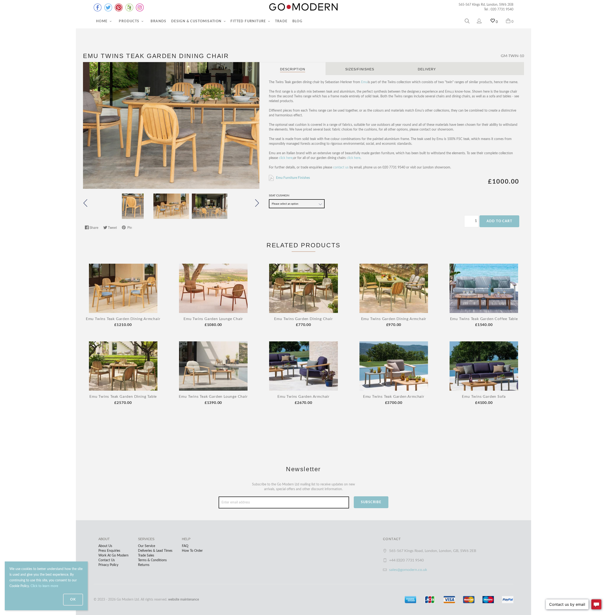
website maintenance (183, 599)
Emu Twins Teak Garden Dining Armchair (123, 319)
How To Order (192, 550)
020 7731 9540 (502, 9)
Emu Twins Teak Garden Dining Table (123, 396)
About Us (105, 546)
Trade (281, 21)
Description (292, 69)
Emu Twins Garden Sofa (484, 396)
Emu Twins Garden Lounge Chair (213, 319)
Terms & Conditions (152, 560)
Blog (297, 21)
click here (286, 158)
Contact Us (106, 560)
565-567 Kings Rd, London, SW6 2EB (486, 4)
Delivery (427, 69)
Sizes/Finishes (359, 69)
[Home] (303, 7)
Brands (158, 21)
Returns (143, 565)
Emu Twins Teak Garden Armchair (393, 396)
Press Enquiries (109, 550)
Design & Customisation (197, 21)
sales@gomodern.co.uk (408, 570)
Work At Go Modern (113, 555)
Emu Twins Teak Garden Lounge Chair (213, 396)
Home (102, 21)
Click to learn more (44, 586)
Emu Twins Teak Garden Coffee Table (484, 319)
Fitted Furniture (248, 21)
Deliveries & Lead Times (155, 550)
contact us (341, 167)
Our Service (146, 546)
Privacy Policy (108, 565)
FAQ (185, 546)
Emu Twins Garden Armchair (303, 396)
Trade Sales (146, 555)
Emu (364, 82)
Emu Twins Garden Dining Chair (303, 319)
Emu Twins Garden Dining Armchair (394, 319)
